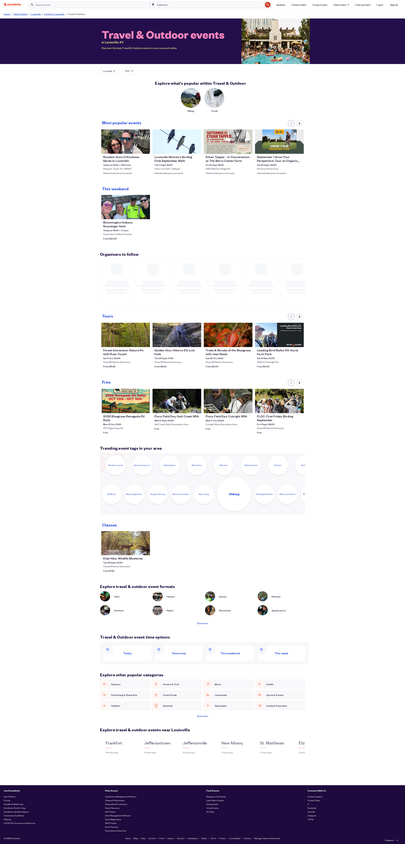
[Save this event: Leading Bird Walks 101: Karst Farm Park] (292, 342)
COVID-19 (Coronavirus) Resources (19, 823)
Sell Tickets (110, 811)
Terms (213, 838)
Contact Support (315, 796)
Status (204, 838)
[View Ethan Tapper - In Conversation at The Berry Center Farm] (228, 141)
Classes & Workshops (114, 800)
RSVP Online (111, 823)
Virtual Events (212, 807)
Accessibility (234, 838)
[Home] (12, 4)
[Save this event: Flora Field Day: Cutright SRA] (240, 409)
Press (161, 838)
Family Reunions (112, 807)
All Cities (210, 811)
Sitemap (7, 819)
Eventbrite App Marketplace (16, 811)
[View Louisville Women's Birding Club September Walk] (177, 141)
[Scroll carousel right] (299, 123)
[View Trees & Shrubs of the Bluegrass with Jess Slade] (228, 335)
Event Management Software (118, 815)
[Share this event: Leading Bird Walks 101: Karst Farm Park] (299, 342)
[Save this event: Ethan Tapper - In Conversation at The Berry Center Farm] (240, 149)
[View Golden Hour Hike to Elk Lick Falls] (177, 335)
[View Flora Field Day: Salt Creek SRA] (177, 401)
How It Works (10, 796)
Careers (152, 838)
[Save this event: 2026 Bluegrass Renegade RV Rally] (138, 409)
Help (143, 838)
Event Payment (111, 826)
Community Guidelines (14, 815)
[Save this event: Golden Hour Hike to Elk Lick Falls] (189, 342)
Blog (136, 838)
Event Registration (113, 819)
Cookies (247, 838)
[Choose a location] (153, 4)
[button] (341, 4)
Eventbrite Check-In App (14, 807)
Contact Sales (314, 800)
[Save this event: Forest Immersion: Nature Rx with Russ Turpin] (138, 342)
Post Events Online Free (115, 830)
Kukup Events (212, 804)
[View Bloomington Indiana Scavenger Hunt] (125, 207)
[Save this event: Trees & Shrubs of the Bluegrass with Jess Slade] (240, 342)
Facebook (312, 807)
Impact (171, 838)
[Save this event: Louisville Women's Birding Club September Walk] (189, 149)
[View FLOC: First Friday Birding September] (279, 401)
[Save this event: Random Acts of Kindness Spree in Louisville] (138, 149)
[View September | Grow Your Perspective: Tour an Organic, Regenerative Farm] (279, 141)
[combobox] (210, 4)
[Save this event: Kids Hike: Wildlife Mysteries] (138, 551)
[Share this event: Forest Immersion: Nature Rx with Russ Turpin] (145, 342)
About (128, 838)
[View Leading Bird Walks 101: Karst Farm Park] (279, 335)
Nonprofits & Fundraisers (116, 804)
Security (180, 838)
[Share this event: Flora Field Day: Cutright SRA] (248, 409)
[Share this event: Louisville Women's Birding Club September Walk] (197, 149)
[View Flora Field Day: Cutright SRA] (228, 401)
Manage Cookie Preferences (267, 838)
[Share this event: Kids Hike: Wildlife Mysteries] (145, 551)
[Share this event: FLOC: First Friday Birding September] (299, 409)
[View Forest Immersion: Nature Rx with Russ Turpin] (125, 335)
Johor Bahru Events (215, 800)
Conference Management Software (120, 796)
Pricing (7, 800)
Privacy (222, 838)
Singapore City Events (216, 796)
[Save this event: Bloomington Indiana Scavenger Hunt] (138, 215)
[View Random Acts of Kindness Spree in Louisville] (125, 141)
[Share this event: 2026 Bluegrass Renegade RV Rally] (145, 409)
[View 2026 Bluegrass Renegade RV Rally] (125, 401)
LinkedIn (311, 811)
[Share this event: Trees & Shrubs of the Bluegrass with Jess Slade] (248, 342)
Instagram (312, 815)
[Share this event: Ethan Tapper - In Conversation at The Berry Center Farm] (248, 149)
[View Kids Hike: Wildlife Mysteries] (125, 543)
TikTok (311, 819)
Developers (193, 838)
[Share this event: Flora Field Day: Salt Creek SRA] (197, 409)
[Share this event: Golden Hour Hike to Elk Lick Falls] (197, 342)
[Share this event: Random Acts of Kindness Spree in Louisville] (145, 149)
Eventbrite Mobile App (13, 804)
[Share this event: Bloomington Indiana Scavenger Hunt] (145, 215)
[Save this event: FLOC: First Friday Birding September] (292, 409)
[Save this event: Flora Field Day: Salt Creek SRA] (189, 409)
